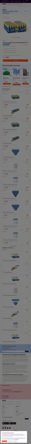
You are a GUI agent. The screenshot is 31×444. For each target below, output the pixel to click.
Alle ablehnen (15, 441)
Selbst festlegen (10, 441)
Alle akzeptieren (4, 441)
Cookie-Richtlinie (16, 439)
